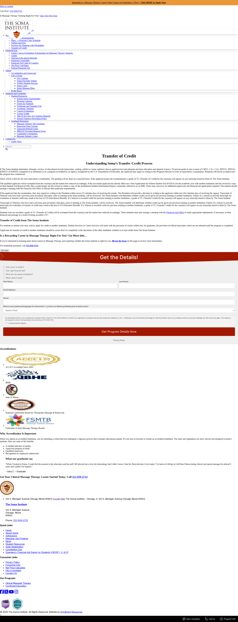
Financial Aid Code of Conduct (24, 63)
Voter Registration (14, 546)
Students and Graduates (16, 93)
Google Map (59, 498)
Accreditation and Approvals (23, 73)
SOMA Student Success (27, 83)
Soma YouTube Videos (27, 81)
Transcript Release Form (27, 129)
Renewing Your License (27, 126)
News (8, 541)
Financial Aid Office (175, 212)
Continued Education (16, 586)
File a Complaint (13, 570)
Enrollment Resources (71, 612)
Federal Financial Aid (20, 68)
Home (9, 530)
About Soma (12, 533)
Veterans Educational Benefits (24, 58)
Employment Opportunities (28, 99)
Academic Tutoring (25, 108)
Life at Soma (16, 76)
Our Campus (22, 78)
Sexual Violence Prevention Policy (32, 118)
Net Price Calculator (20, 65)
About (8, 70)
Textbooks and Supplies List (29, 106)
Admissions (11, 535)
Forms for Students (25, 103)
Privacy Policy (13, 562)
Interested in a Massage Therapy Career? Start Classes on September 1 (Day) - (119, 2)
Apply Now (16, 141)
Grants (14, 55)
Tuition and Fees (18, 43)
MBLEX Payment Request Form (31, 131)
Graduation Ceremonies (27, 133)
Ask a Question (193, 619)
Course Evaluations (25, 111)
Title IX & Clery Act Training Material (33, 116)
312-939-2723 (16, 11)
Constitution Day (14, 549)
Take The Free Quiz (48, 16)
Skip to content (6, 6)
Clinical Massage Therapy (18, 583)
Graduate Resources (20, 121)
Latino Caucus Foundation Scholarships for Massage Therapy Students (42, 53)
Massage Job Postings (17, 538)
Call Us (212, 619)
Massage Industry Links (27, 136)
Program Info (230, 619)
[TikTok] (20, 592)
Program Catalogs (24, 101)
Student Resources (19, 96)
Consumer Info (13, 565)
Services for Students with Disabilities (27, 45)
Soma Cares (22, 86)
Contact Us (10, 139)
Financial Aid (11, 50)
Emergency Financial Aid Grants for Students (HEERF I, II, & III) (37, 552)
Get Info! (4, 251)
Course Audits (23, 113)
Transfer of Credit (19, 48)
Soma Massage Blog (26, 88)
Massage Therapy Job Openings (31, 124)
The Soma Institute (16, 504)
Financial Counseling (20, 60)
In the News (16, 91)
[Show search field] (7, 149)
